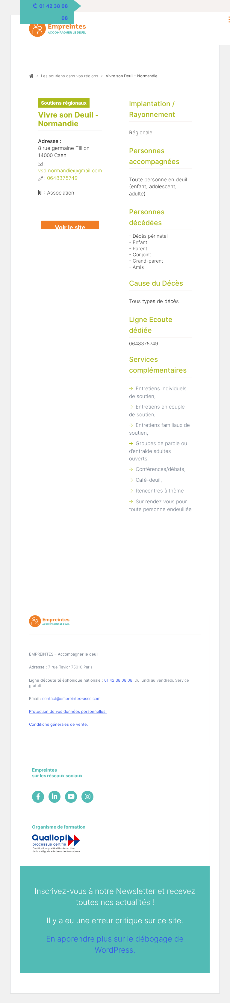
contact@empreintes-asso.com (71, 698)
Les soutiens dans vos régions (69, 75)
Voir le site (70, 226)
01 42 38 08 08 (118, 680)
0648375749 (62, 178)
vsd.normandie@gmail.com (70, 171)
